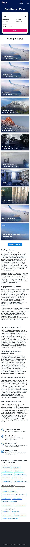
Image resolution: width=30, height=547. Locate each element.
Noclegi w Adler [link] (16, 467)
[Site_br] (3, 526)
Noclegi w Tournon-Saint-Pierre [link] (9, 491)
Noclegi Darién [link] (6, 511)
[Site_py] (24, 534)
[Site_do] (22, 530)
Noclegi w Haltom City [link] (7, 505)
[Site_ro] (8, 526)
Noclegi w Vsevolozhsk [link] (7, 471)
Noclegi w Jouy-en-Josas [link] (8, 494)
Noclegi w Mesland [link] (17, 498)
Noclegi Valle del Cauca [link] (21, 515)
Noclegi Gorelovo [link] (19, 471)
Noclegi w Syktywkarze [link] (20, 474)
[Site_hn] (19, 534)
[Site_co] (17, 530)
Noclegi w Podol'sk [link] (17, 478)
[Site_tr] (22, 526)
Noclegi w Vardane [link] (6, 478)
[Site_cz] (26, 526)
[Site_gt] (15, 534)
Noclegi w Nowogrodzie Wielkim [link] (20, 481)
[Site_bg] (13, 526)
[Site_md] (3, 530)
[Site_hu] (13, 530)
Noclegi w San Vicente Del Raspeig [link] (10, 501)
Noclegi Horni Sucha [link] (20, 494)
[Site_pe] (17, 526)
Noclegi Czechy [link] (15, 511)
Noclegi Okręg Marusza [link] (7, 515)
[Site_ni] (10, 534)
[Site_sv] (6, 534)
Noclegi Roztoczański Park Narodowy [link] (10, 518)
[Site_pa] (26, 530)
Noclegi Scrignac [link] (6, 498)
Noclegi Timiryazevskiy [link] (7, 474)
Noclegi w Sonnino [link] (20, 488)
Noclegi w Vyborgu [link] (6, 481)
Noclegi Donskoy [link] (6, 467)
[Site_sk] (8, 530)
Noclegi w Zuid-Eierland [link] (20, 505)
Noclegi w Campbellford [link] (8, 488)
